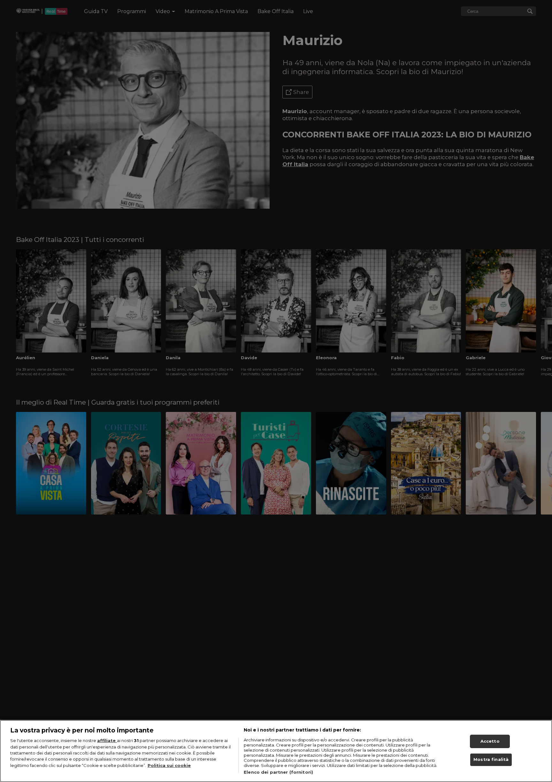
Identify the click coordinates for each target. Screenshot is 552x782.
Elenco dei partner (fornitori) (278, 772)
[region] (276, 751)
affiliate (107, 740)
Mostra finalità (491, 759)
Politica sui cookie (169, 765)
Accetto (490, 741)
